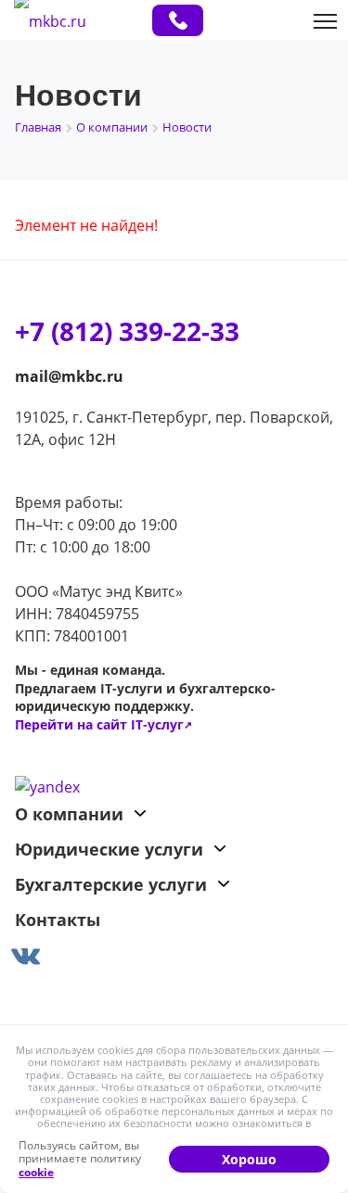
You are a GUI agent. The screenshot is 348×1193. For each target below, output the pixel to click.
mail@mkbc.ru (69, 376)
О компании (69, 814)
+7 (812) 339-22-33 (177, 20)
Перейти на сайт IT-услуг (103, 724)
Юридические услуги (109, 849)
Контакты (57, 919)
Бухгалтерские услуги (111, 884)
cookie (36, 1172)
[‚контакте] (174, 952)
